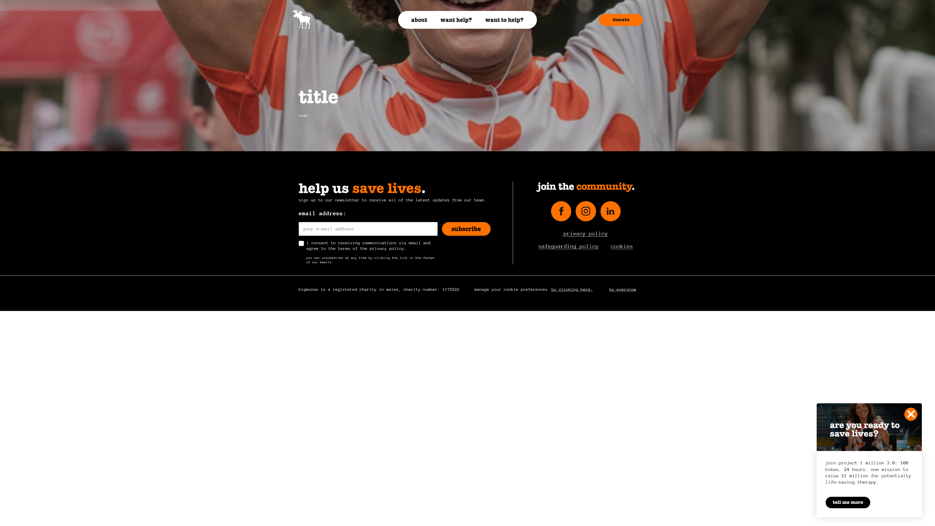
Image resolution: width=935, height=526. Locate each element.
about (419, 19)
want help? (456, 19)
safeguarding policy (569, 246)
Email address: (322, 213)
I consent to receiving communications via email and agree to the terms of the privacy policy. (369, 246)
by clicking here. (572, 289)
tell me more (848, 502)
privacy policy (586, 233)
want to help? (504, 19)
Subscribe (466, 229)
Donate (621, 20)
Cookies (622, 246)
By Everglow (622, 289)
